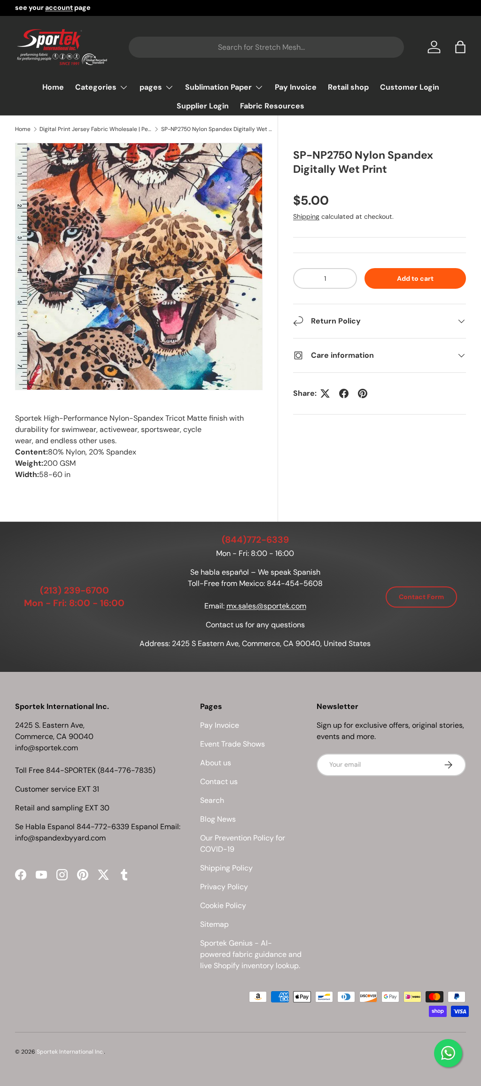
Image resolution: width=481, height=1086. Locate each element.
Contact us (219, 781)
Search (212, 800)
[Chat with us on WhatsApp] (448, 1053)
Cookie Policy (223, 905)
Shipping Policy (226, 868)
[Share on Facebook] (343, 393)
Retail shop (348, 87)
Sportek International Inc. (70, 1051)
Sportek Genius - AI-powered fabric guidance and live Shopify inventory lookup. (251, 954)
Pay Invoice (296, 87)
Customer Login (409, 87)
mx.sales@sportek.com (266, 606)
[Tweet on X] (325, 393)
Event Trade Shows (232, 744)
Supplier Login (203, 106)
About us (215, 763)
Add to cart (415, 278)
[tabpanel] (139, 446)
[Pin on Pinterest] (362, 393)
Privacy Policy (224, 887)
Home (53, 87)
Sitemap (214, 924)
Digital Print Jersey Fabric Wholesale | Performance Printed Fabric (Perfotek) (95, 129)
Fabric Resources (272, 106)
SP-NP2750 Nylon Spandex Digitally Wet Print (217, 129)
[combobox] (266, 47)
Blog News (218, 819)
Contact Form (421, 597)
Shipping (306, 216)
